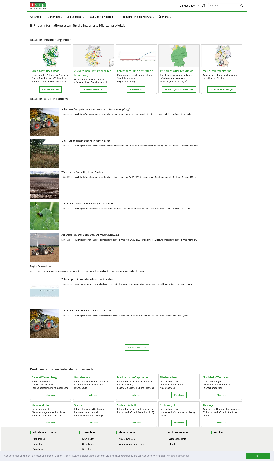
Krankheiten (39, 439)
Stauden (173, 444)
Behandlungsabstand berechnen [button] (179, 89)
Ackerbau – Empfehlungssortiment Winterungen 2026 (90, 234)
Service (218, 432)
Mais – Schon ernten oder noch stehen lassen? (86, 140)
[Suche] (242, 6)
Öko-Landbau (74, 16)
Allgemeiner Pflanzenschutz (136, 16)
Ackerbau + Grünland (45, 432)
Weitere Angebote (179, 432)
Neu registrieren (127, 439)
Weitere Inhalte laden (137, 347)
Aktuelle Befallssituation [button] (93, 89)
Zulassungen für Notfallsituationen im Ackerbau (87, 279)
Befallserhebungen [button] (50, 89)
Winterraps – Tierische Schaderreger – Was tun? (87, 203)
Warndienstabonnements (131, 444)
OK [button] (257, 456)
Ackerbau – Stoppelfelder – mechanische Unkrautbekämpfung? (95, 109)
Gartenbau (54, 16)
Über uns (163, 16)
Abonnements (127, 432)
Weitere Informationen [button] (178, 456)
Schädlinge (38, 444)
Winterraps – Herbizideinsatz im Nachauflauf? (86, 310)
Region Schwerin (39, 266)
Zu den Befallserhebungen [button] (221, 89)
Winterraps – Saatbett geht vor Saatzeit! (82, 172)
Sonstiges (38, 449)
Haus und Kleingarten (100, 16)
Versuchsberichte (177, 439)
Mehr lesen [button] (50, 395)
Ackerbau (35, 16)
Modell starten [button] (136, 89)
